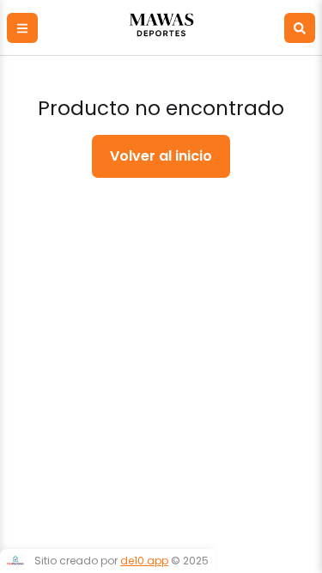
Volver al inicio (161, 156)
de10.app (144, 560)
